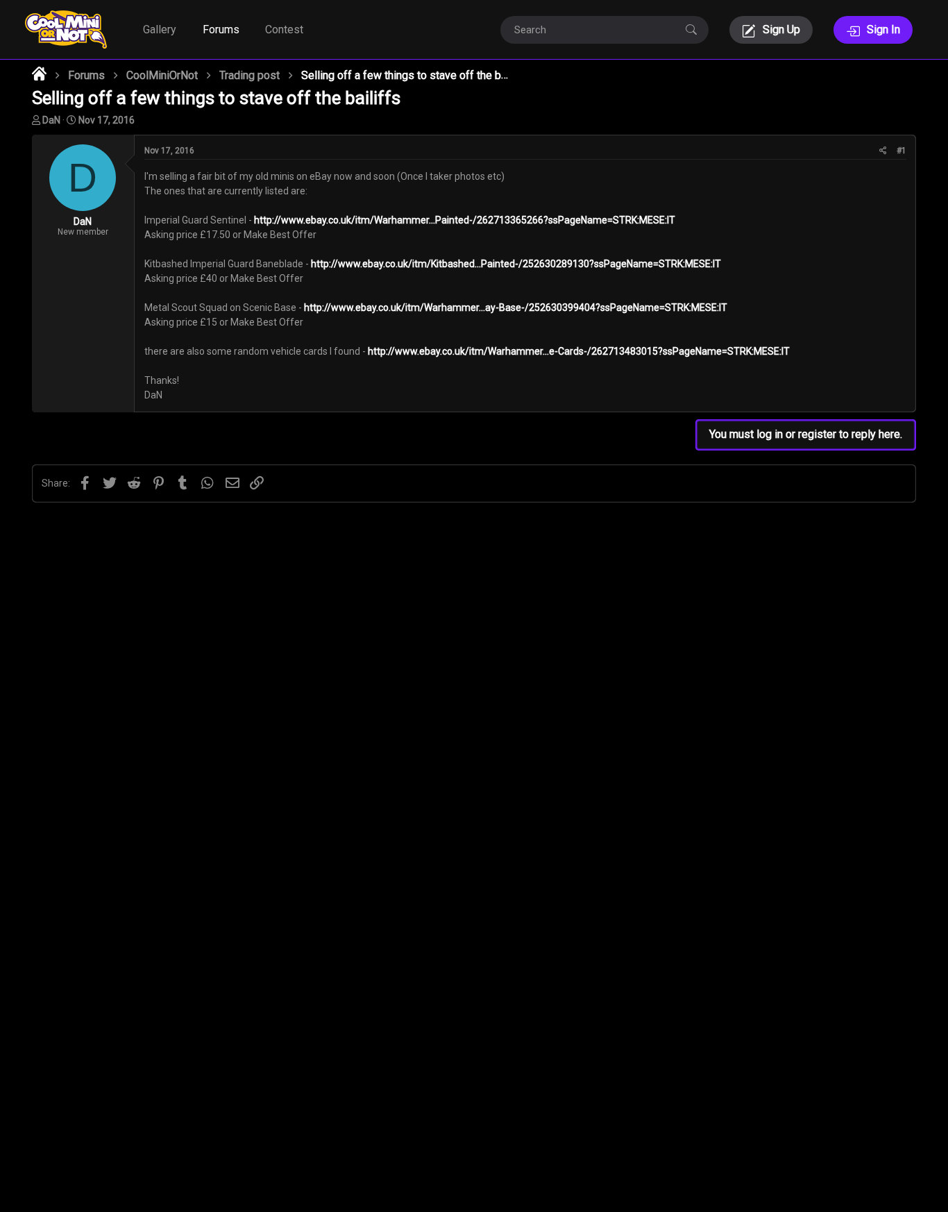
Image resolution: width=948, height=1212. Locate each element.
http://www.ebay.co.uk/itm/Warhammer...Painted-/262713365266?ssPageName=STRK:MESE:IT (464, 220)
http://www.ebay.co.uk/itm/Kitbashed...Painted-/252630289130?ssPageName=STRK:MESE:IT (516, 263)
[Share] (883, 150)
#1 (901, 150)
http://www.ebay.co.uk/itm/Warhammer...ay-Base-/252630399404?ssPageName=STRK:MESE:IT (515, 307)
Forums (221, 29)
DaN (51, 120)
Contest (284, 29)
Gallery (159, 29)
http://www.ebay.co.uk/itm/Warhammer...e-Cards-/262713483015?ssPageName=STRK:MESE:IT (579, 351)
